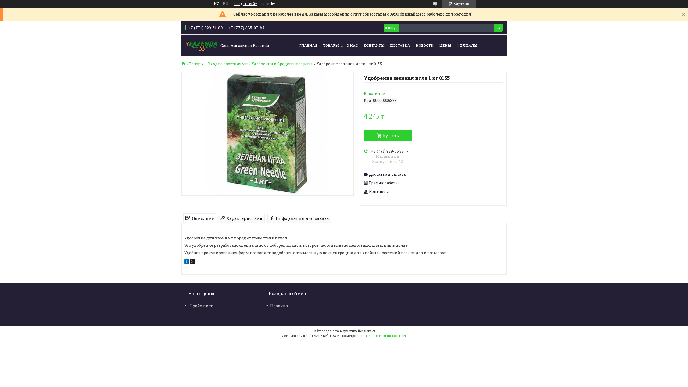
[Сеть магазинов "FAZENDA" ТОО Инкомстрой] (201, 45)
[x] (192, 262)
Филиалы (467, 45)
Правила (279, 305)
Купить (391, 135)
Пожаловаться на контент (383, 336)
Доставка (400, 45)
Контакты (374, 45)
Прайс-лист (201, 305)
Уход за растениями (228, 64)
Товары (331, 45)
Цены (445, 45)
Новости (425, 45)
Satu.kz (370, 331)
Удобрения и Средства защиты (282, 64)
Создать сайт (245, 4)
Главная (308, 45)
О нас (352, 45)
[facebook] (186, 262)
